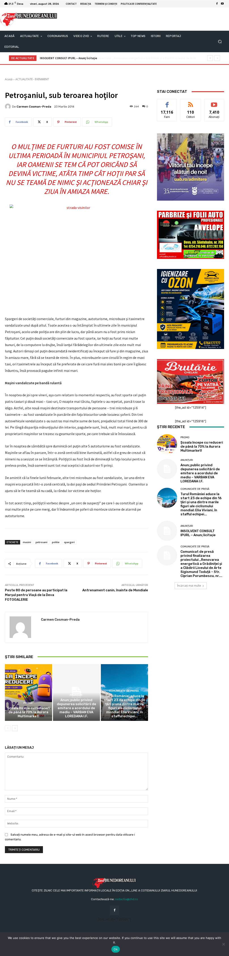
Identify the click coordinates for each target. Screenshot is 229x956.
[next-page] (15, 728)
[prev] (210, 58)
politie (55, 542)
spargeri (69, 542)
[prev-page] (8, 728)
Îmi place (167, 102)
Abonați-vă (214, 102)
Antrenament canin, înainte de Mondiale (115, 590)
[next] (217, 58)
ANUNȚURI (76, 695)
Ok (116, 949)
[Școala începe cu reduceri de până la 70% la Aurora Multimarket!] (28, 692)
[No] (223, 944)
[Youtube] (222, 4)
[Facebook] (217, 4)
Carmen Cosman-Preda (34, 106)
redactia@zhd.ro (126, 899)
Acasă (9, 79)
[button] (219, 41)
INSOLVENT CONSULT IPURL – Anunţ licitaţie (198, 533)
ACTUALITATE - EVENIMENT (32, 79)
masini (27, 542)
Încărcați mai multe (189, 585)
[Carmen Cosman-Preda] (8, 106)
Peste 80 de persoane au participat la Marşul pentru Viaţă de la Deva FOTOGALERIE (36, 595)
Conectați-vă (190, 102)
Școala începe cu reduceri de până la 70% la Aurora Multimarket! (28, 712)
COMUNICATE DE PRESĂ (124, 691)
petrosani (41, 542)
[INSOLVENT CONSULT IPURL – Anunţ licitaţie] (167, 531)
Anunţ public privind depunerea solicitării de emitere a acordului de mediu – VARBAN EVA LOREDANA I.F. (76, 708)
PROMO (27, 703)
